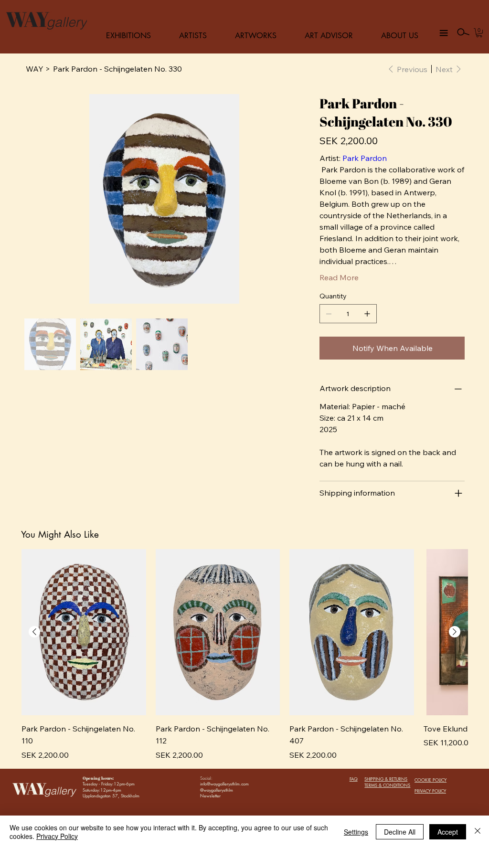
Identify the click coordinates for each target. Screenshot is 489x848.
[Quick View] (83, 632)
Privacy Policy (57, 836)
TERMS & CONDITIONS (387, 785)
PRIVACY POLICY (430, 790)
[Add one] (367, 313)
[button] (479, 32)
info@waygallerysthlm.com (224, 783)
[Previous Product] (34, 631)
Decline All (399, 832)
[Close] (477, 831)
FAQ (354, 778)
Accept (447, 832)
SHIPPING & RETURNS (385, 778)
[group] (244, 655)
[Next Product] (454, 631)
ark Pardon (367, 158)
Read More (339, 277)
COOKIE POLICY (430, 779)
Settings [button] (356, 832)
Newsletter (210, 795)
